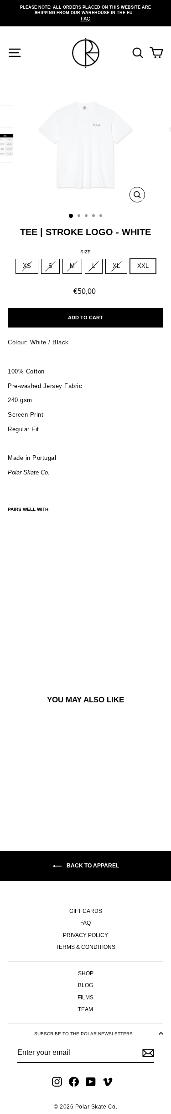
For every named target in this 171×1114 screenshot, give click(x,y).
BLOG (85, 985)
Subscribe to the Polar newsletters (83, 1033)
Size (85, 251)
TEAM (85, 1009)
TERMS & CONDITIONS (85, 947)
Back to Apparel (92, 865)
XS (27, 265)
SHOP (85, 973)
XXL (143, 265)
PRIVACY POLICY (85, 935)
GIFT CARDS (85, 911)
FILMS (85, 997)
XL (116, 265)
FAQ (85, 923)
